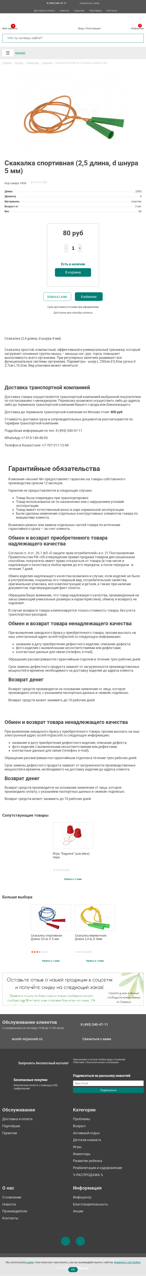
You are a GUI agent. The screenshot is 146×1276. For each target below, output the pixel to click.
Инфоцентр (82, 1197)
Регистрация (93, 28)
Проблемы (81, 1119)
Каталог (20, 52)
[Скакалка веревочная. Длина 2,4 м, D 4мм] (95, 917)
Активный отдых (86, 1133)
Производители (14, 1211)
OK (73, 1269)
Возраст (79, 1126)
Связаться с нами (89, 3)
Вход (81, 28)
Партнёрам (95, 11)
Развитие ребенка (87, 1161)
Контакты (111, 11)
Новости (64, 11)
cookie (30, 1262)
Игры (77, 1147)
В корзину (73, 272)
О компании (11, 1197)
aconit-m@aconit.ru (27, 1039)
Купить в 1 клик (57, 296)
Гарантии (79, 11)
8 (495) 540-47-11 (94, 1024)
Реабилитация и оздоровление (97, 1168)
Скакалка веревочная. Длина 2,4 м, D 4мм (91, 937)
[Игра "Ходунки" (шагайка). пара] (73, 835)
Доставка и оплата (44, 11)
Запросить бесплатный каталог (43, 1063)
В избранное (89, 296)
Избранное (137, 28)
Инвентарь (81, 1154)
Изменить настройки (127, 1262)
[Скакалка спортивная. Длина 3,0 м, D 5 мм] (51, 917)
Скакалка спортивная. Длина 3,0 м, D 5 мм (47, 937)
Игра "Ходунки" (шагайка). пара (71, 855)
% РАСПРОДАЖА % (88, 1175)
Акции (78, 1211)
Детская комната (87, 1140)
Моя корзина (9, 28)
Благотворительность (90, 1204)
